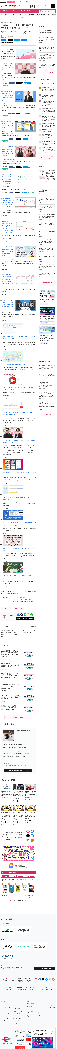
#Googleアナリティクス (18, 599)
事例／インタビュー (40, 1003)
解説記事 (50, 1003)
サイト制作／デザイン (40, 14)
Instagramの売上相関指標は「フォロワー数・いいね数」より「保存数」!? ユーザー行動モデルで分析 (7, 151)
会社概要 (32, 989)
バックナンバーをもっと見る (19, 717)
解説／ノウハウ (31, 1003)
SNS (20, 14)
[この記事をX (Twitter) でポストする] (21, 614)
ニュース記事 (51, 1005)
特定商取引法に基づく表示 (22, 989)
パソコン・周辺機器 (30, 876)
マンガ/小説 (40, 1009)
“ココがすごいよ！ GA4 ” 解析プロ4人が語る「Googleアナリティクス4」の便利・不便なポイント (8, 304)
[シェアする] (18, 614)
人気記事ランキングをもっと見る (48, 157)
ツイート (19, 83)
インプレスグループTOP (47, 989)
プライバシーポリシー (8, 989)
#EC (18, 597)
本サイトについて (7, 987)
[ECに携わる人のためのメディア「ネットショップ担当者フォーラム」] (30, 1040)
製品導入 (27, 1)
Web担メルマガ (26, 6)
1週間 (47, 84)
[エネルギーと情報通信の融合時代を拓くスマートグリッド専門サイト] (20, 1040)
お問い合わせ (32, 987)
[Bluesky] (46, 979)
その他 (15, 1023)
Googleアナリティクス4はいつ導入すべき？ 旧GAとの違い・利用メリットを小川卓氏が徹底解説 (8, 95)
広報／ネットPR (5, 1018)
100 (30, 83)
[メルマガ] (28, 831)
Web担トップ (3, 17)
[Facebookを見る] (39, 979)
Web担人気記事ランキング (22, 17)
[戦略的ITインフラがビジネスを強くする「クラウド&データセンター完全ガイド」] (20, 1032)
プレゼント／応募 (52, 1007)
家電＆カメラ (21, 876)
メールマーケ (16, 1020)
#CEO (14, 597)
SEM (2, 1023)
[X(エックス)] (28, 835)
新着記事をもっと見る (48, 72)
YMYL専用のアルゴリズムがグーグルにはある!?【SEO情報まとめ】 (19, 575)
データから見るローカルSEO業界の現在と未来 (14, 364)
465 (22, 83)
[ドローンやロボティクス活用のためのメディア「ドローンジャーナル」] (30, 1044)
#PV (18, 601)
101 (13, 113)
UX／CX (3, 1016)
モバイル (3, 1020)
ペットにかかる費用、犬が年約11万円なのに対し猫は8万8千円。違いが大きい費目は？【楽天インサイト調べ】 (8, 202)
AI (16, 14)
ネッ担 (15, 837)
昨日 (42, 84)
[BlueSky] (32, 835)
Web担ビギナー (20, 6)
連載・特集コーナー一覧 (11, 17)
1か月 (52, 84)
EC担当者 (19, 1)
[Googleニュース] (28, 840)
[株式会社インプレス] (6, 1040)
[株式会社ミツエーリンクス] (8, 930)
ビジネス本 (12, 876)
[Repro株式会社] (24, 930)
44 (21, 166)
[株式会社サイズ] (40, 946)
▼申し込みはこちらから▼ (37, 1036)
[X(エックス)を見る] (43, 979)
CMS (48, 14)
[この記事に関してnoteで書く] (28, 614)
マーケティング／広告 (9, 14)
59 (28, 113)
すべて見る (48, 414)
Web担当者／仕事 (5, 1013)
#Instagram (28, 599)
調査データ (30, 1006)
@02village (12, 761)
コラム (29, 1009)
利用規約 (45, 987)
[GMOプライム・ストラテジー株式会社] (8, 957)
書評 (38, 1006)
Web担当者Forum (6, 6)
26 (21, 139)
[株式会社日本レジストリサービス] (8, 946)
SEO (2, 14)
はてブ (27, 83)
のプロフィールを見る (18, 770)
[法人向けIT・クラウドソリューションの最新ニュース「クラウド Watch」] (30, 1036)
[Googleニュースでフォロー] (50, 979)
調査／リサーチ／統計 (18, 1011)
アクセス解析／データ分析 (28, 14)
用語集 (50, 1010)
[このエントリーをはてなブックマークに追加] (25, 614)
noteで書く (6, 85)
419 (14, 83)
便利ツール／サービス (30, 1012)
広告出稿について (45, 6)
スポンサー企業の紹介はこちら (44, 968)
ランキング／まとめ (31, 1015)
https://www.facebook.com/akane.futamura (16, 765)
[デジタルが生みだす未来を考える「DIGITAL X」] (20, 1044)
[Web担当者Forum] (7, 980)
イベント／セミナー (40, 1012)
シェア (12, 83)
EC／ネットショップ (17, 1018)
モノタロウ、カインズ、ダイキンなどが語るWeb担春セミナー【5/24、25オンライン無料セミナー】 (7, 251)
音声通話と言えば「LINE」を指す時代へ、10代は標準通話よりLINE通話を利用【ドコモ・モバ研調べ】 (7, 179)
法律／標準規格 (17, 1013)
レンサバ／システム (17, 1016)
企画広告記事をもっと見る (48, 283)
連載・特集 (32, 6)
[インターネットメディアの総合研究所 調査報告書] (20, 1036)
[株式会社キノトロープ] (24, 946)
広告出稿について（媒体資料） (22, 987)
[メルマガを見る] (36, 979)
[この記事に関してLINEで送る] (31, 614)
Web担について (39, 6)
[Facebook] (32, 831)
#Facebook (22, 597)
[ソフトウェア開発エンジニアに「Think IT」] (30, 1032)
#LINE (14, 601)
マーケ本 (5, 876)
